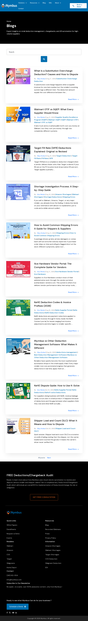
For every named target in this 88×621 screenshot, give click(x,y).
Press (47, 534)
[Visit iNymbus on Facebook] (7, 613)
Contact (21, 8)
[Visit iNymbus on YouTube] (13, 613)
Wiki (50, 3)
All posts (41, 458)
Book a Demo (79, 6)
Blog (44, 3)
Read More (72, 99)
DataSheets (11, 529)
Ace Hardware (40, 274)
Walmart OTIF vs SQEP (43, 122)
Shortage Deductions (53, 197)
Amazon (10, 550)
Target (9, 559)
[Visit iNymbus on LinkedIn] (16, 613)
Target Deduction (63, 156)
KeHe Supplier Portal (63, 310)
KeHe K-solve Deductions (55, 392)
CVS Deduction (51, 559)
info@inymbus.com (14, 580)
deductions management (66, 352)
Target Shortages (52, 554)
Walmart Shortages (52, 550)
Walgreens (11, 563)
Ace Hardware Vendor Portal (67, 271)
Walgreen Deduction (53, 563)
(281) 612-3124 (12, 575)
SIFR (51, 158)
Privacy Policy (50, 538)
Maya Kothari (41, 79)
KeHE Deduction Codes (54, 313)
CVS (8, 554)
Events (9, 538)
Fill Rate (45, 158)
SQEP (63, 120)
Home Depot (12, 567)
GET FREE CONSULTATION (44, 497)
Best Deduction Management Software (50, 355)
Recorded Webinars (53, 529)
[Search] (44, 59)
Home (9, 21)
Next (49, 458)
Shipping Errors (69, 197)
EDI (46, 567)
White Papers (12, 525)
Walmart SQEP (54, 120)
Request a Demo (13, 534)
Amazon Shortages (63, 194)
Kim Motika (41, 117)
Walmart (10, 546)
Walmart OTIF (72, 120)
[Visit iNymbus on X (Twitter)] (10, 613)
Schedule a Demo (16, 607)
